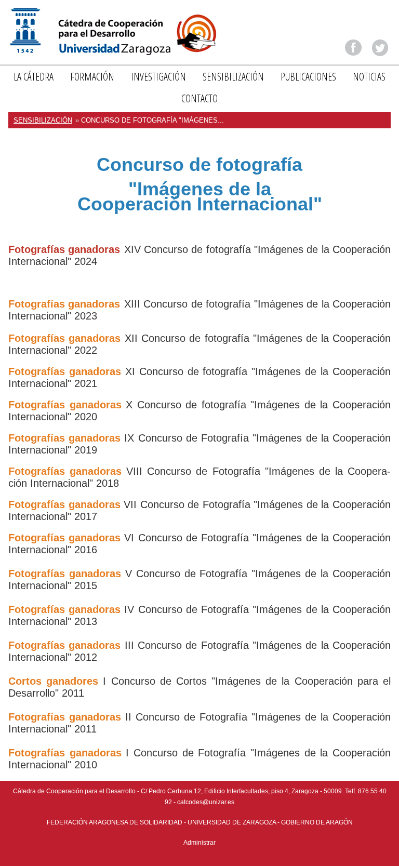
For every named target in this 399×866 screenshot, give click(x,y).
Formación (92, 77)
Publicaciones (308, 77)
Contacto (199, 98)
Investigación (158, 77)
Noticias (369, 77)
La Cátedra (34, 77)
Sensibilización (233, 77)
